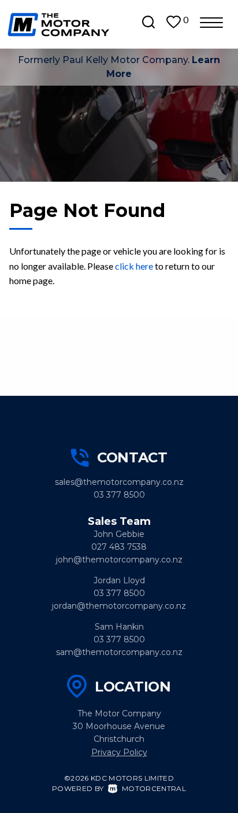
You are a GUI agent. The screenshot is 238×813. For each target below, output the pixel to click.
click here (134, 265)
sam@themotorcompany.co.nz (119, 652)
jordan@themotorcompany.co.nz (119, 606)
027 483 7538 (119, 547)
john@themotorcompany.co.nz (119, 559)
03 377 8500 (119, 495)
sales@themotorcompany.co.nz (119, 482)
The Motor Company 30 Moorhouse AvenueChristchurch (119, 726)
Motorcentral (154, 788)
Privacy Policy (119, 752)
